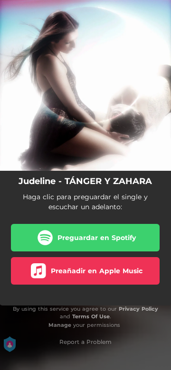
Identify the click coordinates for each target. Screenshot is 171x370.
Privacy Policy (138, 308)
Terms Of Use (91, 316)
